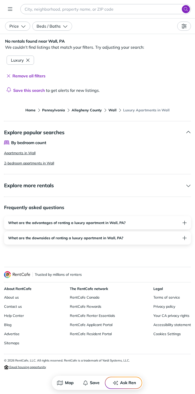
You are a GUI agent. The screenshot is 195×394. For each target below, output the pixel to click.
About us (11, 297)
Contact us (13, 306)
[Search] (186, 9)
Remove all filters (28, 75)
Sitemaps (11, 343)
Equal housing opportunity (27, 367)
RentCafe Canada (84, 297)
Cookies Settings (167, 334)
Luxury (17, 60)
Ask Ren (128, 382)
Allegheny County (87, 110)
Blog (7, 324)
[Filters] (184, 26)
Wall (112, 110)
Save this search (29, 90)
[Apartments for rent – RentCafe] (17, 274)
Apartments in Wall (20, 153)
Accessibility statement (172, 324)
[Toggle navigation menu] (10, 9)
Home (30, 110)
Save (95, 382)
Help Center (14, 315)
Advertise (12, 334)
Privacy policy (164, 306)
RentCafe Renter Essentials (92, 315)
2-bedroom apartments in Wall (29, 163)
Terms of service (166, 297)
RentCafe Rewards (85, 306)
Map (69, 382)
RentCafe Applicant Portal (91, 324)
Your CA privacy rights (171, 315)
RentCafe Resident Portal (91, 334)
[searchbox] (105, 9)
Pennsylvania (53, 110)
